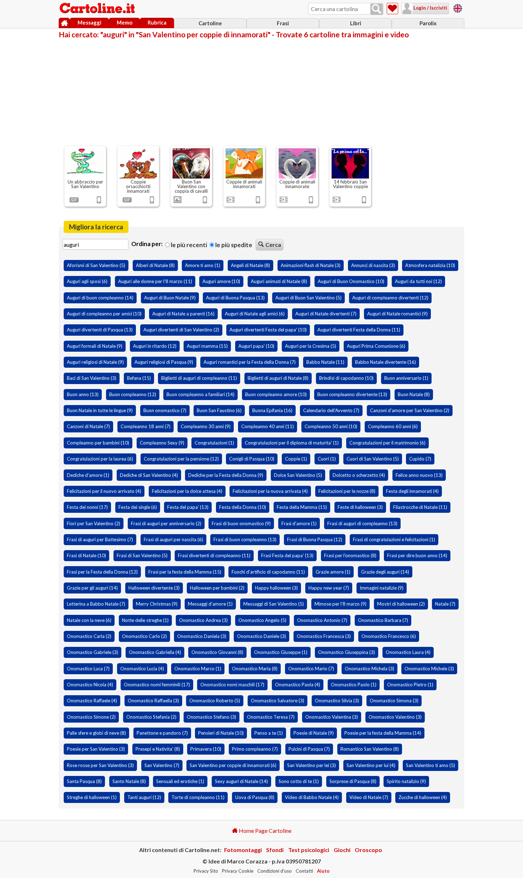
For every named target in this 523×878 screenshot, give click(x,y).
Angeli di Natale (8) (250, 265)
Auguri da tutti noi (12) (418, 281)
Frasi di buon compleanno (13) (244, 539)
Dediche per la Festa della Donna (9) (225, 475)
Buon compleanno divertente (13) (352, 394)
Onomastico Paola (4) (297, 684)
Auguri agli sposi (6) (87, 281)
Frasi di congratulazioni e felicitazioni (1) (394, 539)
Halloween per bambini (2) (217, 588)
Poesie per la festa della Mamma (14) (382, 733)
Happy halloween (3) (276, 588)
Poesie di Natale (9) (314, 733)
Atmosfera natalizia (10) (430, 265)
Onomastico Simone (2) (91, 717)
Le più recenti (188, 245)
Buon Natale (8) (414, 394)
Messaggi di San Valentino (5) (273, 604)
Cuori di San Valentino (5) (373, 459)
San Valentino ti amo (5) (430, 765)
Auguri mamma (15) (207, 346)
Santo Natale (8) (129, 781)
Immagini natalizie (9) (381, 588)
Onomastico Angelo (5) (262, 620)
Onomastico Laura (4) (408, 652)
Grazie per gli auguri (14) (92, 588)
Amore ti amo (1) (202, 265)
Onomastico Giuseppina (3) (346, 652)
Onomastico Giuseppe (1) (280, 652)
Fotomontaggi (243, 849)
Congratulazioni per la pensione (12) (181, 459)
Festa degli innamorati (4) (412, 491)
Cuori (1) (327, 459)
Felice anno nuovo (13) (419, 475)
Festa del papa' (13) (187, 507)
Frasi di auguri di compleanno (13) (362, 523)
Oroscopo (368, 849)
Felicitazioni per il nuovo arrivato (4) (104, 491)
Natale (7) (445, 604)
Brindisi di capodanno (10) (346, 378)
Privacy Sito (206, 871)
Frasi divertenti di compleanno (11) (214, 555)
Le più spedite (233, 245)
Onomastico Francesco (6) (388, 636)
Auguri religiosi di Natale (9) (95, 362)
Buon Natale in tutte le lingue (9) (100, 410)
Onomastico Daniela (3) (201, 636)
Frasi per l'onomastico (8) (350, 555)
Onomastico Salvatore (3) (277, 700)
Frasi (283, 23)
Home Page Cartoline (264, 830)
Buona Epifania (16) (272, 410)
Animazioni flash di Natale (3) (310, 265)
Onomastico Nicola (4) (90, 684)
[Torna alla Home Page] (98, 8)
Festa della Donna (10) (242, 507)
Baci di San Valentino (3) (91, 378)
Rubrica (157, 22)
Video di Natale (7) (368, 797)
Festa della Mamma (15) (302, 507)
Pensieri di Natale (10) (221, 733)
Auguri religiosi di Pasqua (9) (163, 362)
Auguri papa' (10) (256, 346)
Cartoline (210, 23)
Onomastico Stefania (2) (151, 717)
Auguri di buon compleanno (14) (100, 297)
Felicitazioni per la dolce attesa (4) (187, 491)
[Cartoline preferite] (392, 8)
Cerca (273, 244)
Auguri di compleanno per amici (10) (104, 313)
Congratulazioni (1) (214, 443)
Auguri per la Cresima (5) (310, 346)
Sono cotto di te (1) (299, 781)
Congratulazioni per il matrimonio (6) (387, 443)
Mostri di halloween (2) (401, 604)
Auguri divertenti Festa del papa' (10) (268, 329)
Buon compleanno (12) (132, 394)
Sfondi (275, 849)
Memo (124, 22)
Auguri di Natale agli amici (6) (255, 313)
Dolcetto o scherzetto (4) (359, 475)
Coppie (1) (296, 459)
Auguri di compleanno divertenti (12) (390, 297)
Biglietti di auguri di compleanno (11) (199, 378)
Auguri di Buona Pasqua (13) (235, 297)
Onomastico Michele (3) (429, 668)
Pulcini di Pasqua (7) (309, 749)
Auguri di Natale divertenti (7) (325, 313)
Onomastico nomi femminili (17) (157, 684)
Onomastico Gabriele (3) (92, 652)
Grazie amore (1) (333, 572)
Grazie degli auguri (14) (385, 572)
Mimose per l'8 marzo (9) (340, 604)
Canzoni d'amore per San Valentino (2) (409, 410)
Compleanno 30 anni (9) (206, 426)
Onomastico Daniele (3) (261, 636)
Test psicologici (308, 849)
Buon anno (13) (83, 394)
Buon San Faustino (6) (219, 410)
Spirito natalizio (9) (406, 781)
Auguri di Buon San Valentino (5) (308, 297)
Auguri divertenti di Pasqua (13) (100, 329)
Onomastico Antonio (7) (322, 620)
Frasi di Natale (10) (86, 555)
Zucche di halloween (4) (422, 797)
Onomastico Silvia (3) (337, 700)
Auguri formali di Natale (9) (94, 346)
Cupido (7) (420, 459)
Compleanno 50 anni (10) (331, 426)
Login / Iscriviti (429, 8)
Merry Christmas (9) (157, 604)
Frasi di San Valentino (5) (142, 555)
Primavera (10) (205, 749)
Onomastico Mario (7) (311, 668)
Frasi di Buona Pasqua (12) (314, 539)
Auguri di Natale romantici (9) (397, 313)
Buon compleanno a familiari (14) (200, 394)
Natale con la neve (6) (89, 620)
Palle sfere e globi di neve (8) (96, 733)
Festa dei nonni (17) (87, 507)
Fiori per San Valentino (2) (93, 523)
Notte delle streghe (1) (145, 620)
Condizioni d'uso (274, 871)
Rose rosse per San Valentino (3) (100, 765)
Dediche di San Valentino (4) (149, 475)
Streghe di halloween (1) (92, 797)
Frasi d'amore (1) (299, 523)
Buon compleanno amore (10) (276, 394)
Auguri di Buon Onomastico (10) (351, 281)
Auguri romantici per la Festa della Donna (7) (250, 362)
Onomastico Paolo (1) (353, 684)
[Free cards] (457, 7)
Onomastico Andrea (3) (203, 620)
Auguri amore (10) (221, 281)
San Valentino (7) (161, 765)
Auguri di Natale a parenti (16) (183, 313)
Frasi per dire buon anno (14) (417, 555)
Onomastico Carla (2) (89, 636)
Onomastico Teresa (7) (271, 717)
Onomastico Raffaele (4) (92, 700)
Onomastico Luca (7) (88, 668)
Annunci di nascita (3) (373, 265)
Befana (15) (139, 378)
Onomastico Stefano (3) (211, 717)
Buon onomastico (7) (164, 410)
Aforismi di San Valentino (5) (96, 265)
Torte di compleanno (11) (197, 797)
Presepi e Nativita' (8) (158, 749)
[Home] (64, 23)
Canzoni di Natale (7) (88, 426)
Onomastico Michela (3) (369, 668)
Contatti (304, 871)
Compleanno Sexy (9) (162, 443)
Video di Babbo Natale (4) (312, 797)
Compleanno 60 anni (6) (393, 426)
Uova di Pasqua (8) (254, 797)
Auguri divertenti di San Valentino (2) (181, 329)
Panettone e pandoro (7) (162, 733)
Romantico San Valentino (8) (369, 749)
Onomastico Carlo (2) (144, 636)
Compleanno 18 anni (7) (145, 426)
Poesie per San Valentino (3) (96, 749)
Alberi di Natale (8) (155, 265)
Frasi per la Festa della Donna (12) (102, 572)
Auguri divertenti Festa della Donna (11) (358, 329)
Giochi (342, 849)
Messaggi (89, 22)
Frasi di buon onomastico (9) (241, 523)
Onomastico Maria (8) (255, 668)
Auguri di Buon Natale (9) (170, 297)
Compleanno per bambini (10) (98, 443)
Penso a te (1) (268, 733)
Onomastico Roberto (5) (214, 700)
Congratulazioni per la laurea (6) (100, 459)
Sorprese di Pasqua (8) (352, 781)
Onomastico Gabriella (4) (155, 652)
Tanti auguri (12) (144, 797)
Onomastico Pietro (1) (410, 684)
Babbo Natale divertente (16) (385, 362)
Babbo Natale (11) (325, 362)
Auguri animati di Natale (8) (279, 281)
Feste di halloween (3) (360, 507)
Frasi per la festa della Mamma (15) (184, 572)
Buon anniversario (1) (406, 378)
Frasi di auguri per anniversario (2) (166, 523)
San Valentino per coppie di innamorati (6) (233, 765)
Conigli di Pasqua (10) (251, 459)
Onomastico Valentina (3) (331, 717)
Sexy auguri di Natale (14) (241, 781)
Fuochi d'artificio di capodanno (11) (268, 572)
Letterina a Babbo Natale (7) (96, 604)
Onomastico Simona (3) (394, 700)
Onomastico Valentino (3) (395, 717)
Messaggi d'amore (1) (210, 604)
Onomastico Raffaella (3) (153, 700)
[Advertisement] (261, 92)
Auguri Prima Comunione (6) (376, 346)
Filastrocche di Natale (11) (420, 507)
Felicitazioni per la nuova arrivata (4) (270, 491)
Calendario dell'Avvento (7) (331, 410)
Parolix (428, 23)
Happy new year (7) (328, 588)
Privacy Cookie (237, 871)
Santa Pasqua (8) (84, 781)
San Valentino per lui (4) (371, 765)
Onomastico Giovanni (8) (217, 652)
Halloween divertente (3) (154, 588)
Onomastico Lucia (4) (142, 668)
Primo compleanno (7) (255, 749)
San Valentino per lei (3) (311, 765)
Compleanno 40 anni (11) (267, 426)
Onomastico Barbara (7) (383, 620)
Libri (355, 23)
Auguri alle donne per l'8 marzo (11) (155, 281)
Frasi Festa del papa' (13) (287, 555)
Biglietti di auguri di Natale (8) (278, 378)
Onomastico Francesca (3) (324, 636)
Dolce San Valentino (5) (298, 475)
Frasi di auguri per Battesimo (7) (100, 539)
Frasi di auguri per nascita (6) (173, 539)
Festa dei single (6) (137, 507)
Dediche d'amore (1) (88, 475)
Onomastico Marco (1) (197, 668)
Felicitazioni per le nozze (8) (346, 491)
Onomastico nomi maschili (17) (232, 684)
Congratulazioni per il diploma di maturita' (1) (292, 443)
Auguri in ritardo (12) (154, 346)
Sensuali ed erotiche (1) (180, 781)
